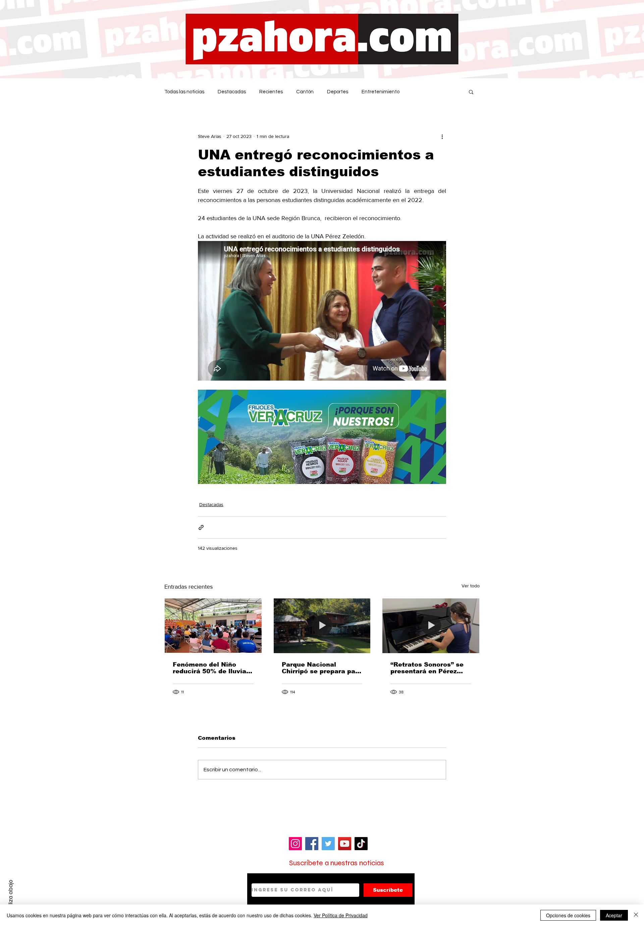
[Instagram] (295, 843)
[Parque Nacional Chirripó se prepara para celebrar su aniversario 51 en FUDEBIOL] (322, 625)
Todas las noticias (184, 91)
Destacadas (232, 91)
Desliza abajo (10, 897)
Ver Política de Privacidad (341, 915)
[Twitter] (328, 843)
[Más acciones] (442, 136)
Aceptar (614, 915)
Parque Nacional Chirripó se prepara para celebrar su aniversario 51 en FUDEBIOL (322, 668)
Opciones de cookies (568, 915)
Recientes (271, 91)
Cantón (305, 91)
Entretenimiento (380, 91)
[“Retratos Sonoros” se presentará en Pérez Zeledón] (430, 625)
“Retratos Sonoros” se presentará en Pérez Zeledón (427, 668)
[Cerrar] (636, 915)
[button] (471, 91)
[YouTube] (344, 843)
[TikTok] (361, 843)
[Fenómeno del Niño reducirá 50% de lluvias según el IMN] (213, 625)
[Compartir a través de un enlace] (201, 527)
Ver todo (471, 585)
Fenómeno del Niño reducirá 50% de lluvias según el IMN (211, 668)
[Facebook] (311, 843)
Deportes (337, 91)
